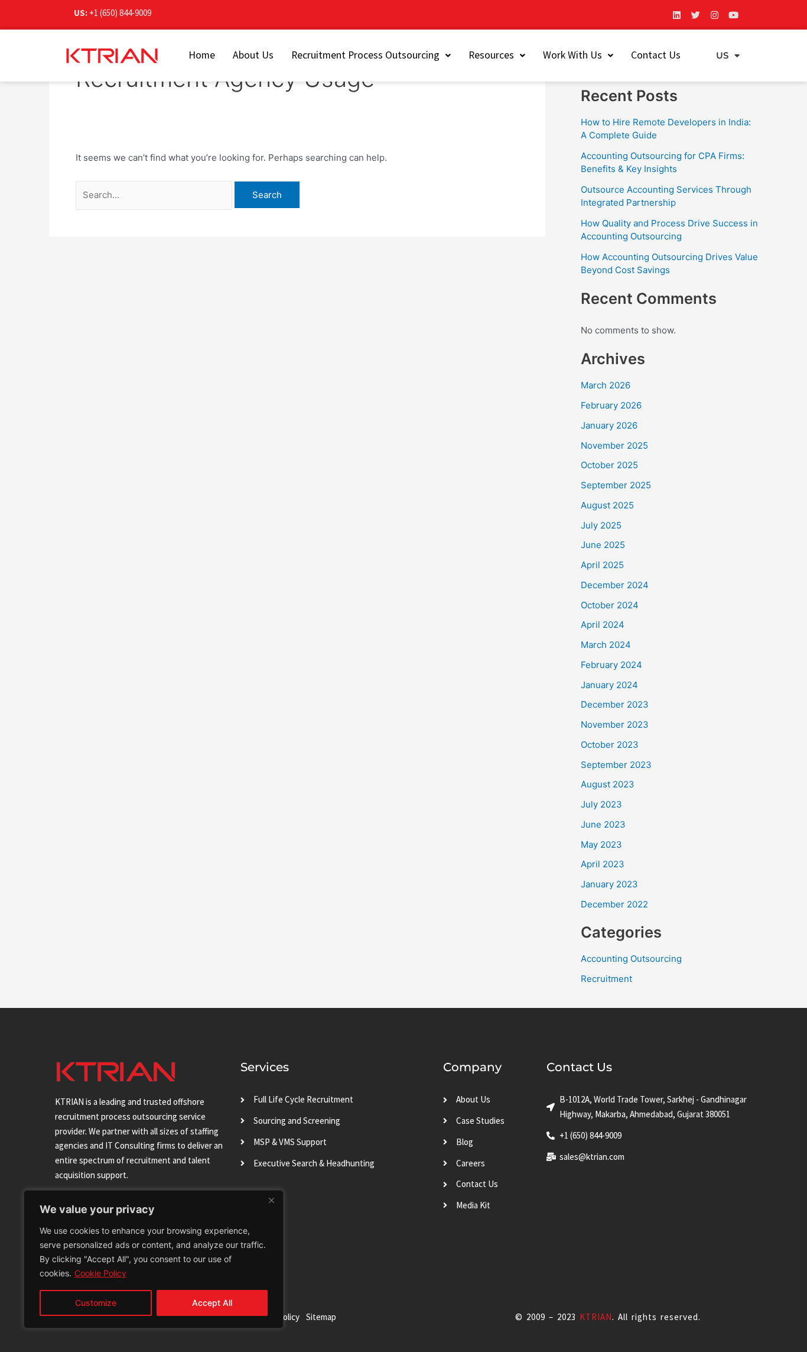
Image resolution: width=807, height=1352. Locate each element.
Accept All (212, 1303)
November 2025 (614, 445)
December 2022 (614, 904)
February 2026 (611, 405)
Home (201, 54)
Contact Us (656, 54)
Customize (95, 1303)
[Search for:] (155, 194)
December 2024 (615, 585)
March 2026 (605, 385)
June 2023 (603, 824)
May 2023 (601, 844)
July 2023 (601, 804)
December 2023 (615, 704)
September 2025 (616, 485)
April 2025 (602, 564)
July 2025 (601, 525)
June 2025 (603, 544)
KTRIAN (596, 1316)
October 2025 (609, 465)
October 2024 (610, 605)
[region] (154, 1259)
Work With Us (572, 54)
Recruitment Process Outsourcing (365, 54)
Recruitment (606, 978)
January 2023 (609, 884)
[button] (371, 55)
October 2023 (610, 744)
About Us (253, 54)
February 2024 (611, 664)
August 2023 (607, 784)
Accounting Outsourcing (631, 958)
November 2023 (615, 724)
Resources (491, 54)
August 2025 (607, 505)
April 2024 (602, 624)
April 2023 (602, 864)
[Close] (271, 1200)
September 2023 (616, 764)
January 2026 (609, 425)
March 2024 (606, 644)
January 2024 (609, 684)
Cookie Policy (100, 1273)
